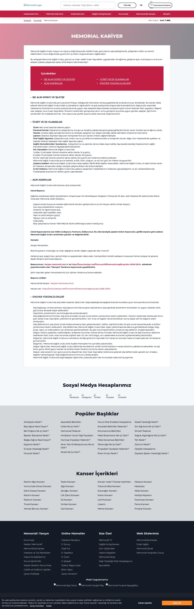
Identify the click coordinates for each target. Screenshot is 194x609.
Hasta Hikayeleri (107, 553)
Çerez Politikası (37, 606)
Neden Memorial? (33, 544)
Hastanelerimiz (31, 14)
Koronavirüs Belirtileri (109, 431)
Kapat (49, 606)
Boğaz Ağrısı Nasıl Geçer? (37, 440)
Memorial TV (105, 540)
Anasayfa (27, 20)
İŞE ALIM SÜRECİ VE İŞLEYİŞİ (59, 79)
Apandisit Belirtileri (71, 422)
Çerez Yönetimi (69, 574)
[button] (112, 5)
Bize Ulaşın (67, 569)
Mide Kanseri (142, 491)
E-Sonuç (65, 544)
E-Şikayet (66, 561)
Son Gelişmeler (107, 548)
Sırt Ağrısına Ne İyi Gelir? (148, 426)
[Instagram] (85, 397)
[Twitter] (97, 397)
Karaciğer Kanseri (107, 491)
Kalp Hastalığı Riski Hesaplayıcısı (115, 561)
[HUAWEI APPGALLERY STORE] (123, 585)
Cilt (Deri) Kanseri (70, 495)
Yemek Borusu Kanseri (36, 509)
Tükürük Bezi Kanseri (109, 486)
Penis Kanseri (142, 504)
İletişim (166, 14)
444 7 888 (165, 20)
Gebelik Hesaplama (145, 449)
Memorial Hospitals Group (150, 553)
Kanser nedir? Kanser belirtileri (114, 482)
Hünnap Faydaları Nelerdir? (75, 440)
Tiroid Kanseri (31, 504)
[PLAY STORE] (91, 585)
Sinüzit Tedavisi (143, 431)
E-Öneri (65, 557)
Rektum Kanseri (32, 500)
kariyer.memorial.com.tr (56, 264)
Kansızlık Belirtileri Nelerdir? (113, 426)
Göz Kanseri (67, 509)
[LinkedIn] (121, 397)
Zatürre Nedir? (143, 444)
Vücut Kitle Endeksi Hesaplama (114, 422)
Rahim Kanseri (32, 495)
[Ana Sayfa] (33, 5)
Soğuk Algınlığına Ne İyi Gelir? (150, 435)
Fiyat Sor (65, 548)
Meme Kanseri (105, 509)
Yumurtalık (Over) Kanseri (37, 486)
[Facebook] (73, 397)
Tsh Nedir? (140, 440)
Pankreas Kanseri (144, 500)
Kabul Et (177, 603)
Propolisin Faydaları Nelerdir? (113, 449)
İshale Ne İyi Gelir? (70, 452)
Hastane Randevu (70, 540)
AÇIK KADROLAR (53, 83)
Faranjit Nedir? (32, 453)
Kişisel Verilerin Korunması (37, 565)
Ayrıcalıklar (104, 565)
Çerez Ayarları (145, 603)
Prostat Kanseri (143, 509)
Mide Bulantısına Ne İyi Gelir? (113, 435)
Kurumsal (123, 14)
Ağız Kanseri (67, 486)
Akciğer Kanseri (69, 491)
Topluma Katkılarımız (35, 557)
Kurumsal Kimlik (32, 561)
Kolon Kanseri (105, 495)
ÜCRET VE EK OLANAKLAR (114, 79)
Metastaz (140, 486)
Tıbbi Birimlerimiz (54, 14)
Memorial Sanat (145, 548)
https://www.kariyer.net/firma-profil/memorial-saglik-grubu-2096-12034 (106, 264)
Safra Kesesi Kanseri (35, 491)
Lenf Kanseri (104, 500)
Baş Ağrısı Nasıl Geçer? (36, 426)
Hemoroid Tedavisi (71, 431)
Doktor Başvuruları (71, 565)
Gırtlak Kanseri (69, 504)
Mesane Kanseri (143, 482)
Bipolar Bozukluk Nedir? (37, 435)
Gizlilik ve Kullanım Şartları (37, 569)
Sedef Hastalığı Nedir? (146, 422)
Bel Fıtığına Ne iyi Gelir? (36, 431)
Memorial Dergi (107, 557)
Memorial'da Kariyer (145, 14)
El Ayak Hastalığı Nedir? (36, 449)
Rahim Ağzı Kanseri (34, 482)
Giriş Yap (127, 5)
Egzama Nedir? (32, 444)
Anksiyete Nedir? (33, 422)
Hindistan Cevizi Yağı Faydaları (77, 435)
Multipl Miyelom (143, 495)
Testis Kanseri (68, 482)
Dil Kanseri (66, 500)
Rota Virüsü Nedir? (108, 453)
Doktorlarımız (77, 14)
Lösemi (101, 504)
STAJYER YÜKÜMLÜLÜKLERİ (115, 83)
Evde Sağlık (143, 544)
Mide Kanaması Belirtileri (111, 440)
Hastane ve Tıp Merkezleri (37, 553)
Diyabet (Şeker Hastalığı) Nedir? (152, 453)
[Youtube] (109, 397)
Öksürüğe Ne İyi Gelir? (109, 444)
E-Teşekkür (67, 553)
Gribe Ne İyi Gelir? (70, 426)
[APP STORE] (66, 585)
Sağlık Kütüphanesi (101, 14)
